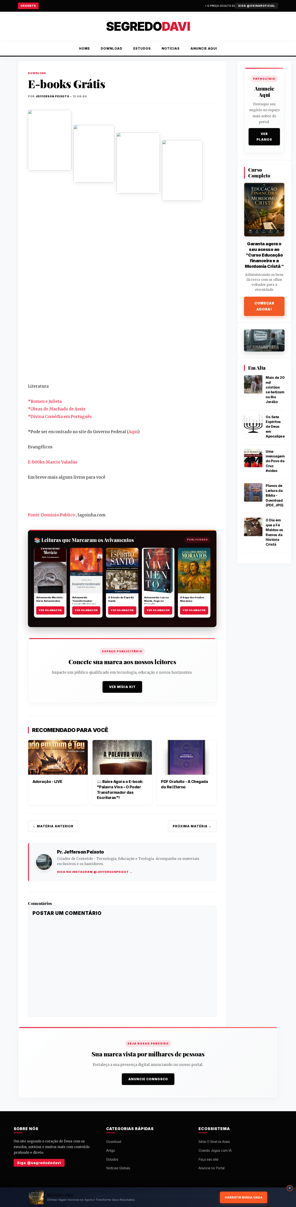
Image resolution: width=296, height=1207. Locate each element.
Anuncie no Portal (211, 1168)
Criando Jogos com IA (215, 1150)
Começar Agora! (264, 306)
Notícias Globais (118, 1168)
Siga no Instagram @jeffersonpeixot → (95, 872)
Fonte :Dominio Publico (52, 514)
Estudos (142, 48)
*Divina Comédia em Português (60, 416)
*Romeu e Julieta (45, 401)
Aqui (133, 431)
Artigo (110, 1150)
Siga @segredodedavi (39, 1163)
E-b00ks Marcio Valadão (52, 462)
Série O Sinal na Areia (214, 1142)
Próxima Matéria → (192, 826)
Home (84, 48)
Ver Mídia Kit (122, 687)
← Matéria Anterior (53, 826)
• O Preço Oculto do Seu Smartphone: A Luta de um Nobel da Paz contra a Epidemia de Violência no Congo (212, 5)
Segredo (148, 26)
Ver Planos (264, 136)
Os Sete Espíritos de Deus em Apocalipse (275, 426)
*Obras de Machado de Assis (56, 409)
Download (111, 48)
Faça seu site (208, 1159)
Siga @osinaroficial (256, 5)
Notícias (171, 48)
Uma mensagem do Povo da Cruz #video (275, 461)
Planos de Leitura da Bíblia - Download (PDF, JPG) (274, 495)
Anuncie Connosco (148, 1079)
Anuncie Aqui (203, 48)
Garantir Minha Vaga (244, 1197)
